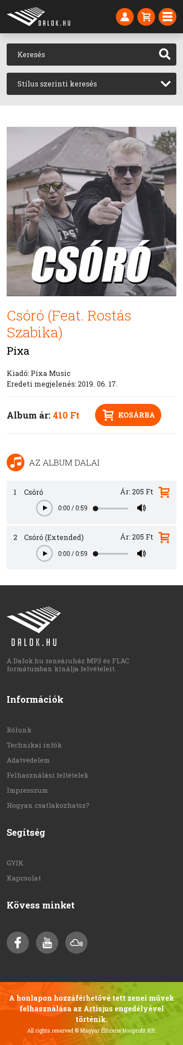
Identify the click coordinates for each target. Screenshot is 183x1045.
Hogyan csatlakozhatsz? (48, 805)
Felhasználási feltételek (47, 775)
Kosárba (136, 414)
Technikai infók (34, 744)
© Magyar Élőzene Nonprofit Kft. (115, 1030)
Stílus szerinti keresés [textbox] (57, 83)
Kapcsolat (24, 877)
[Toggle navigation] (167, 17)
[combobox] (91, 84)
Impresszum (27, 790)
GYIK (15, 862)
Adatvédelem (28, 759)
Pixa (18, 351)
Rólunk (19, 729)
